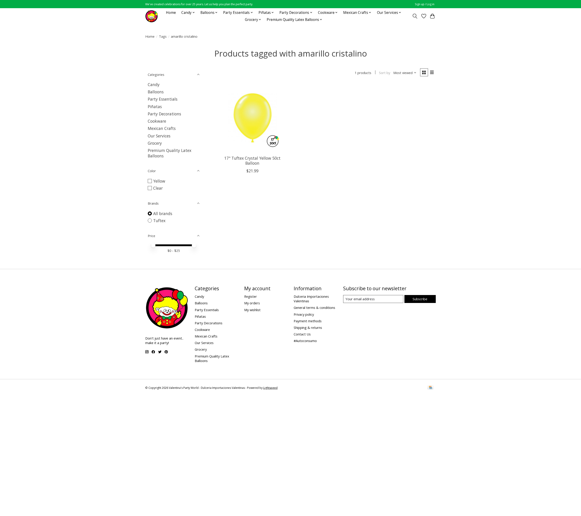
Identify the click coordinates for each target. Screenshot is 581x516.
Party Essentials (162, 99)
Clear (158, 188)
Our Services (159, 136)
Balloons (156, 91)
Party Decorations (164, 114)
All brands (162, 213)
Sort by (384, 72)
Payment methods (308, 321)
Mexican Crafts (162, 128)
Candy (154, 84)
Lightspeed (270, 388)
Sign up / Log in (424, 4)
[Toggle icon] (415, 16)
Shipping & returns (308, 327)
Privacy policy (304, 314)
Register (250, 296)
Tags (163, 36)
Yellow (159, 181)
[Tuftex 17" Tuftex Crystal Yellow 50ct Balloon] (252, 118)
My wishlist (252, 310)
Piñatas (155, 106)
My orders (252, 303)
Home (171, 12)
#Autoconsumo (305, 340)
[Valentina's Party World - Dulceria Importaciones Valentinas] (151, 16)
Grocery (155, 143)
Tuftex (159, 220)
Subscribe (420, 299)
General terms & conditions (314, 307)
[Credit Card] (430, 388)
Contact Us (302, 334)
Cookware (157, 121)
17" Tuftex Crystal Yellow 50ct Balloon (252, 160)
